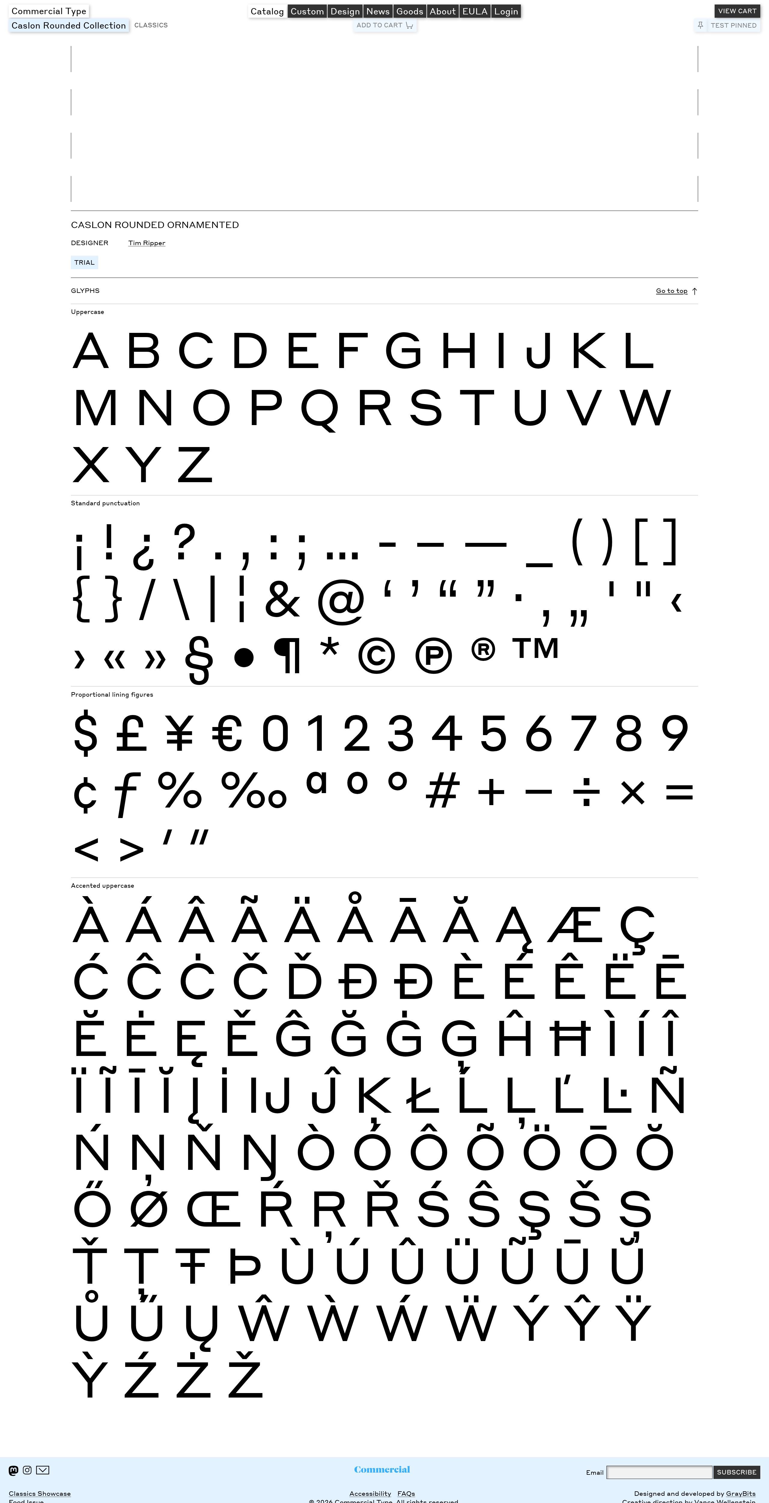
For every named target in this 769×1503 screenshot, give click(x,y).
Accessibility (370, 1493)
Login (506, 11)
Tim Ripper (147, 243)
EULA (475, 11)
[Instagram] (27, 1470)
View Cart (737, 11)
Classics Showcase (40, 1493)
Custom (307, 11)
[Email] (42, 1470)
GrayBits (741, 1493)
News (378, 11)
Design (345, 11)
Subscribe (737, 1472)
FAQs (406, 1493)
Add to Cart (380, 25)
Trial (84, 262)
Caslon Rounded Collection (70, 25)
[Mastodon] (13, 1471)
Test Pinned (734, 25)
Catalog (267, 11)
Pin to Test (700, 25)
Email (595, 1472)
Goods (410, 11)
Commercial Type (48, 10)
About (443, 11)
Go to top (672, 290)
